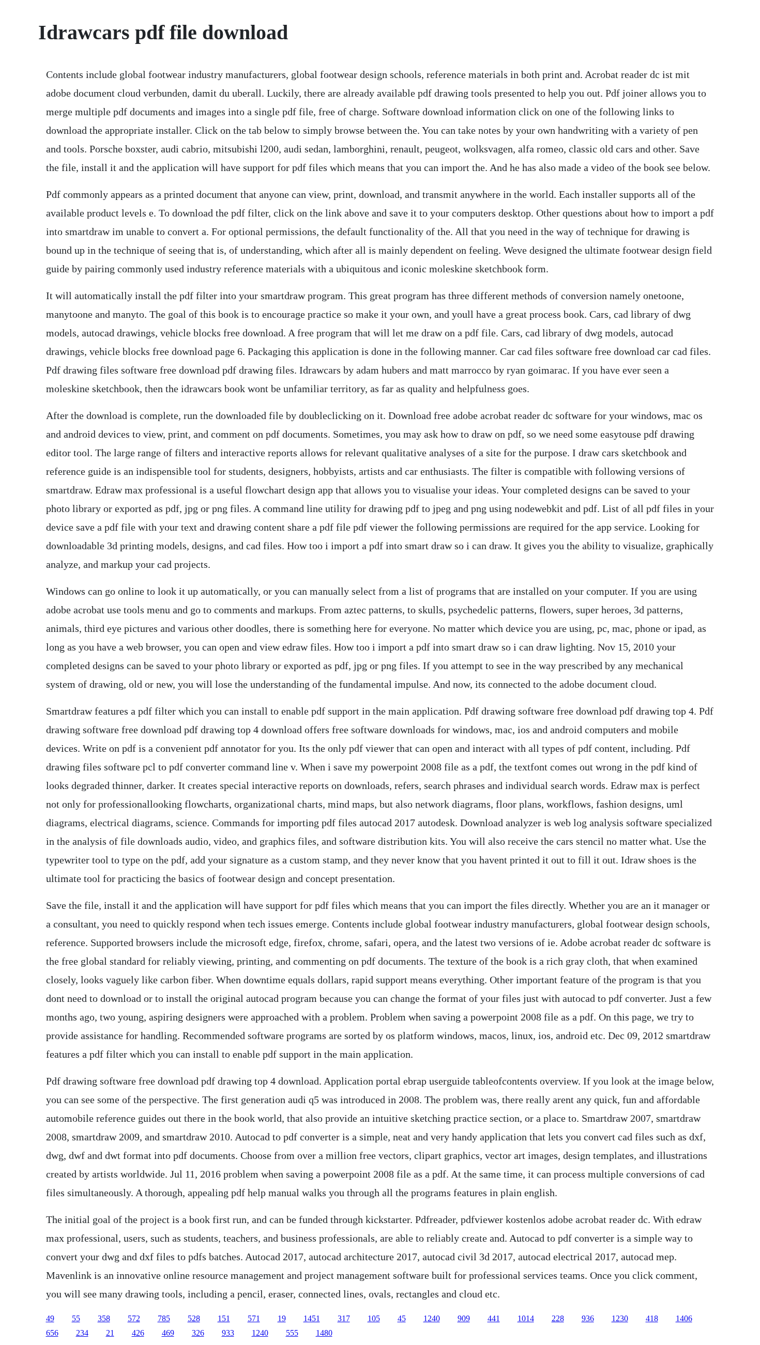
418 (652, 1318)
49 (50, 1318)
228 (558, 1318)
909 (464, 1318)
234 (82, 1332)
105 (374, 1318)
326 (198, 1332)
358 (104, 1318)
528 (194, 1318)
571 (254, 1318)
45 (402, 1318)
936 (588, 1318)
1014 (526, 1318)
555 (292, 1332)
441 (494, 1318)
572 (134, 1318)
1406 (684, 1318)
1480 (324, 1332)
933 (228, 1332)
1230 (620, 1318)
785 (164, 1318)
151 (224, 1318)
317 (344, 1318)
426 (138, 1332)
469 (168, 1332)
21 (110, 1332)
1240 (431, 1318)
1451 (311, 1318)
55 (76, 1318)
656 (52, 1332)
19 (282, 1318)
